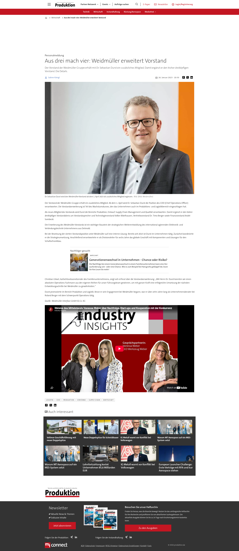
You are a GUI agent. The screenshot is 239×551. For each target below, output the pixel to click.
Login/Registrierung (184, 4)
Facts (149, 546)
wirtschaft (108, 400)
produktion (68, 400)
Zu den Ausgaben (148, 528)
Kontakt (143, 546)
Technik (86, 11)
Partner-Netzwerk (88, 4)
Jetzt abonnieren (62, 525)
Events (105, 4)
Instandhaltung (113, 11)
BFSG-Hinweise (112, 546)
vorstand (81, 400)
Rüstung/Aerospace (132, 11)
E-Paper (146, 4)
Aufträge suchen (122, 4)
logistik (49, 400)
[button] (49, 458)
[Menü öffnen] (49, 4)
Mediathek (149, 11)
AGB (82, 546)
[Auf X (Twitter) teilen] (188, 78)
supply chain (94, 400)
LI (76, 537)
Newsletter (163, 4)
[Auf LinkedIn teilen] (192, 78)
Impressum (100, 546)
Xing (72, 537)
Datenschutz (90, 546)
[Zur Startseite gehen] (65, 4)
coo (58, 400)
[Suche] (136, 4)
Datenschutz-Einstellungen (129, 546)
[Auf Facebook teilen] (184, 78)
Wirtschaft (98, 11)
